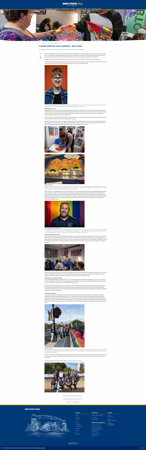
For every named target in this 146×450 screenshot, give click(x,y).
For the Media (94, 417)
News (77, 432)
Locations (77, 430)
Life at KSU (77, 428)
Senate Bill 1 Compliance (96, 433)
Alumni (77, 421)
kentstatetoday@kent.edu (112, 420)
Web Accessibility (95, 435)
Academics (77, 417)
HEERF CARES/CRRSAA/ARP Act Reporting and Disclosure (97, 429)
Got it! (142, 448)
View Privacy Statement (40, 448)
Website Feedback (95, 419)
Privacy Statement (95, 431)
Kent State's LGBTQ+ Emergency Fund (54, 282)
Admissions (78, 419)
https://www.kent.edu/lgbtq (75, 360)
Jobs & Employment (79, 426)
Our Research (78, 433)
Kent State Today (73, 4)
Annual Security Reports (96, 425)
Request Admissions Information (97, 415)
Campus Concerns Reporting (97, 426)
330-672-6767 (110, 416)
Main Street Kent (96, 279)
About (77, 415)
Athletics (77, 422)
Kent (39, 43)
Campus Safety (78, 424)
